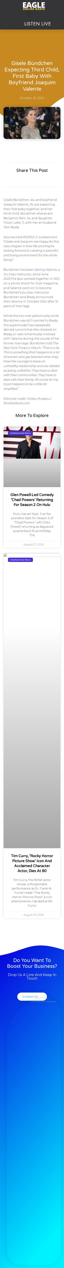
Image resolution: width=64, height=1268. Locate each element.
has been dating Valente (38, 269)
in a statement (46, 237)
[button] (28, 13)
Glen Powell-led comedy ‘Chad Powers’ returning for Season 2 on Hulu (32, 500)
